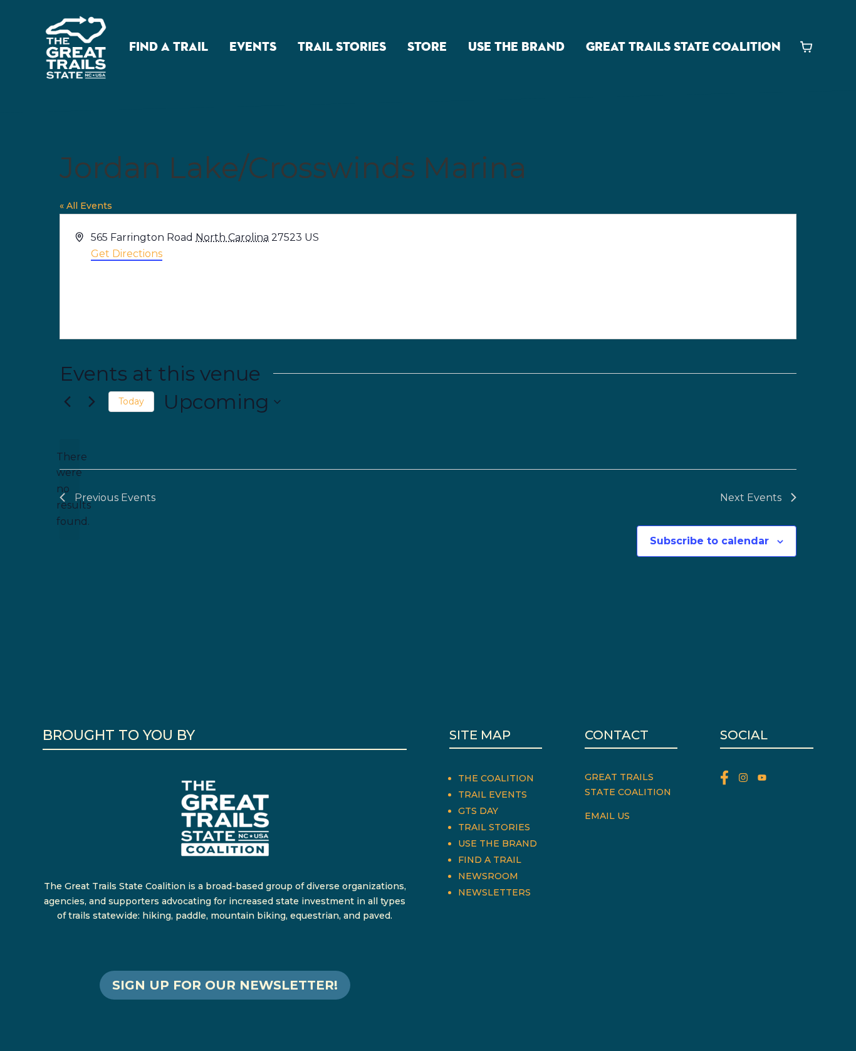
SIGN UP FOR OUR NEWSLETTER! (225, 985)
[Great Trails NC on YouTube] (765, 780)
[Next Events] (91, 401)
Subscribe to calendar (709, 541)
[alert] (70, 490)
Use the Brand (516, 47)
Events (252, 47)
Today (131, 401)
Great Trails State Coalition (683, 47)
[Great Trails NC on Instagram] (748, 780)
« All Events (86, 205)
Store (427, 47)
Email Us (607, 815)
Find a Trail (168, 47)
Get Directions (126, 254)
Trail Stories (342, 47)
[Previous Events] (67, 401)
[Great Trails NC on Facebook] (729, 780)
